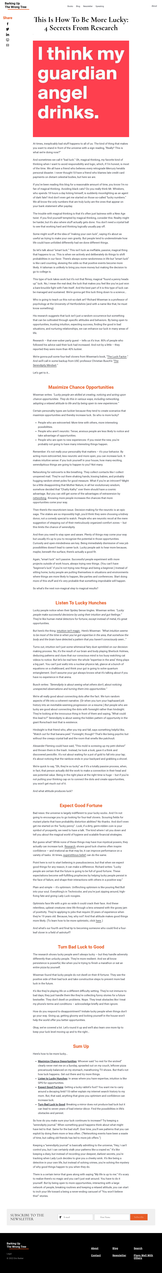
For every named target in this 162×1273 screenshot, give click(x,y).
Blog (78, 6)
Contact (96, 1255)
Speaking (100, 6)
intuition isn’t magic (68, 630)
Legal (9, 1254)
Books (70, 6)
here (98, 920)
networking (39, 498)
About (154, 6)
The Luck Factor (116, 356)
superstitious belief (74, 855)
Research (70, 846)
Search (138, 1248)
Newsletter (88, 6)
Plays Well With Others (143, 1257)
